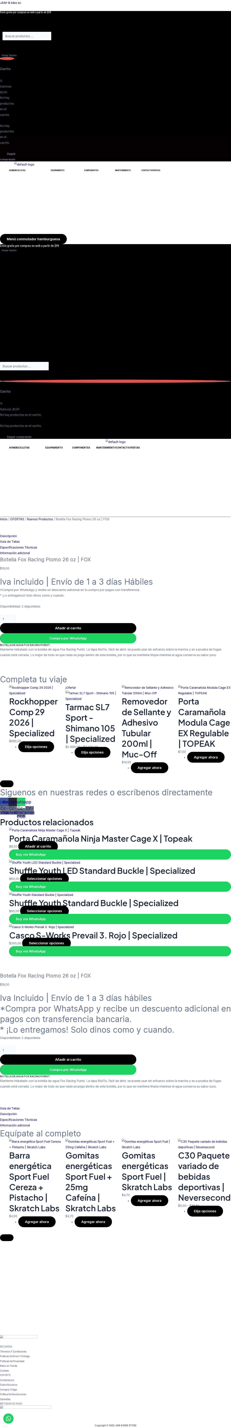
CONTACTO (146, 170)
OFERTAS (156, 170)
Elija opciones (36, 747)
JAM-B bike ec (10, 3)
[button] (115, 536)
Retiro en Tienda (8, 1366)
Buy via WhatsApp (31, 854)
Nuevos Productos (40, 519)
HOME (12, 170)
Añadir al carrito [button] (38, 846)
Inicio (3, 519)
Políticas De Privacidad (12, 1361)
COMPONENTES (91, 170)
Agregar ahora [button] (149, 768)
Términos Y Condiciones (13, 1351)
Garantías (5, 1399)
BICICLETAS (20, 170)
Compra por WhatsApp (68, 638)
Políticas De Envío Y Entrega (15, 1356)
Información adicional (15, 553)
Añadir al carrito (68, 628)
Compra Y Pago (8, 1389)
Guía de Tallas (10, 541)
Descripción (8, 536)
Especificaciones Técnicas (18, 547)
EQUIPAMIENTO (57, 170)
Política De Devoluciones (13, 1394)
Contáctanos (7, 1380)
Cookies (4, 1370)
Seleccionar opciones (44, 879)
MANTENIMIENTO (123, 170)
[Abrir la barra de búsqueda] (4, 29)
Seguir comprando (8, 156)
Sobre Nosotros (8, 1385)
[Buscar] (11, 45)
